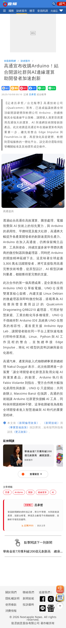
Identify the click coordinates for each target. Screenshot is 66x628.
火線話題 (55, 10)
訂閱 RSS (28, 525)
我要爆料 (22, 90)
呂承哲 (32, 94)
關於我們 (11, 592)
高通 (7, 492)
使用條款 (11, 604)
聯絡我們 (28, 592)
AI (53, 492)
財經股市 (21, 10)
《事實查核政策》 (18, 427)
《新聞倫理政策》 (28, 423)
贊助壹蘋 (13, 90)
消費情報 (11, 610)
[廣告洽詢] (60, 597)
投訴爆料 (28, 604)
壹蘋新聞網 (10, 60)
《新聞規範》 (51, 423)
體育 (32, 10)
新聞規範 (28, 598)
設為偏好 (5, 90)
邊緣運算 (42, 492)
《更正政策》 (21, 432)
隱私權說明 (11, 598)
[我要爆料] (60, 589)
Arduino (19, 492)
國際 (11, 10)
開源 (30, 492)
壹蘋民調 (42, 10)
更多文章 (41, 525)
